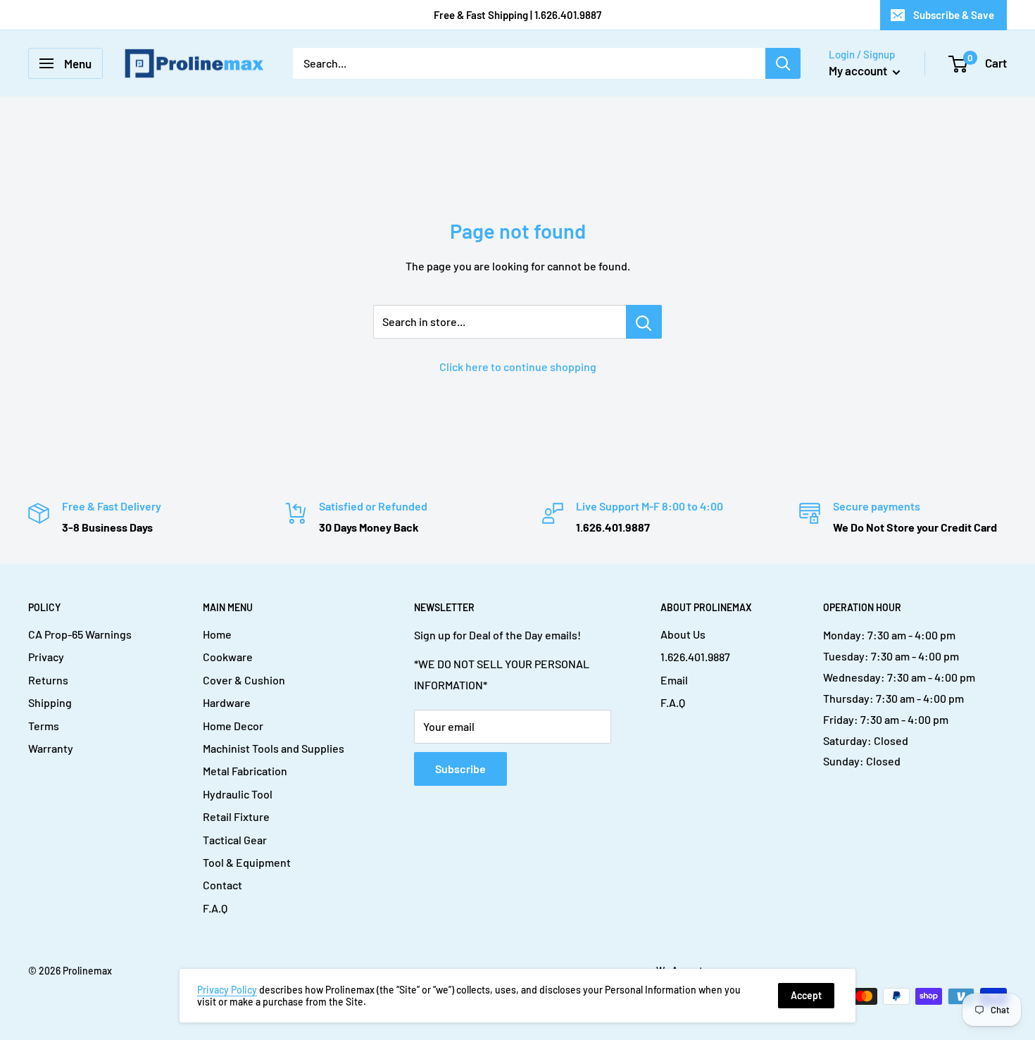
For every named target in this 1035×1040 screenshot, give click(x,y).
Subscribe (460, 768)
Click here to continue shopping (517, 366)
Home (217, 634)
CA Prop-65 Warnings (80, 634)
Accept (806, 995)
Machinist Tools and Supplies (273, 748)
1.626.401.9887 (695, 656)
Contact (222, 884)
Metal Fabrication (245, 770)
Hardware (227, 702)
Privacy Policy (227, 990)
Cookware (228, 656)
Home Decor (233, 725)
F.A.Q (215, 908)
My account (859, 70)
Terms (43, 725)
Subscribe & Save (953, 14)
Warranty (50, 748)
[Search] (783, 63)
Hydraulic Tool (237, 794)
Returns (48, 680)
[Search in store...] (644, 322)
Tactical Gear (235, 839)
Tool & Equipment (247, 862)
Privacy (46, 656)
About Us (682, 634)
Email (674, 680)
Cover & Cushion (244, 680)
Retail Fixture (236, 816)
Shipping (50, 702)
